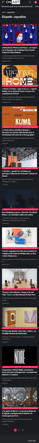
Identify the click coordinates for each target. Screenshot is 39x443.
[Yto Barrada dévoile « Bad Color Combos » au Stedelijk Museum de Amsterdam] (19, 317)
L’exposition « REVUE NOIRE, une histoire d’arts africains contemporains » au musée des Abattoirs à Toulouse (19, 372)
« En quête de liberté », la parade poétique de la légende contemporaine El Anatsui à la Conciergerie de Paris (19, 413)
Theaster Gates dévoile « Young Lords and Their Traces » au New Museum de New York (18, 293)
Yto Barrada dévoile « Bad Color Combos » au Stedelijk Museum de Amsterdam (19, 332)
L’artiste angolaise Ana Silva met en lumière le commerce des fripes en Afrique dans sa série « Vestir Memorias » (19, 253)
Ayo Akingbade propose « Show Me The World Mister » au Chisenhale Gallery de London (19, 213)
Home (4, 12)
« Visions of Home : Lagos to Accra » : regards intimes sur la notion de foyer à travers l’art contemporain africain (19, 91)
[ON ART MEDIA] (12, 2)
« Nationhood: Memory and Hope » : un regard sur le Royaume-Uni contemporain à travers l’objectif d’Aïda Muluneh (19, 49)
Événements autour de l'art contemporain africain (20, 44)
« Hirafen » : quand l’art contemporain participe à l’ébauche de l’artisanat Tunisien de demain (19, 173)
